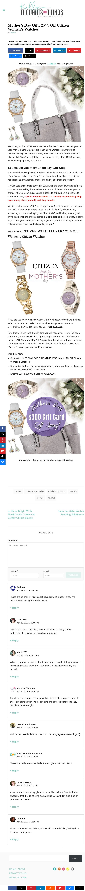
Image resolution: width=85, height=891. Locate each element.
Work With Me (17, 877)
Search (75, 858)
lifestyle (40, 498)
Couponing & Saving (35, 491)
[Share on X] (21, 888)
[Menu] (4, 10)
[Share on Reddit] (50, 888)
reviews (51, 498)
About (21, 869)
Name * (14, 571)
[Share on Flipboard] (3, 451)
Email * (46, 571)
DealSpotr (51, 63)
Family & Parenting (56, 491)
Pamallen (13, 32)
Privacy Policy (18, 873)
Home (12, 869)
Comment (12, 540)
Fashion (73, 491)
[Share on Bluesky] (3, 462)
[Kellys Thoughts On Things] (42, 10)
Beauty (18, 491)
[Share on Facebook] (12, 888)
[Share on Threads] (3, 456)
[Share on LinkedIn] (3, 445)
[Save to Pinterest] (31, 888)
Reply (15, 608)
